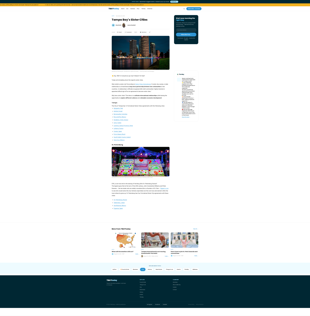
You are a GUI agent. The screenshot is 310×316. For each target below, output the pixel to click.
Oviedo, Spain (118, 131)
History (150, 269)
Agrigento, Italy (118, 108)
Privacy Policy (191, 304)
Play (138, 8)
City (113, 16)
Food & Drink (143, 282)
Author (114, 269)
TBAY (113, 8)
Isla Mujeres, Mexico (120, 205)
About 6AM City (176, 284)
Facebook (129, 32)
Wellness (195, 269)
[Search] (184, 8)
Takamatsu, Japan (119, 202)
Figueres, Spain (118, 208)
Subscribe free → (186, 34)
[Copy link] (149, 32)
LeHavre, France (118, 128)
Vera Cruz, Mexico (119, 140)
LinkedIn (165, 304)
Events (122, 8)
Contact (175, 289)
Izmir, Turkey (117, 123)
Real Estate (159, 269)
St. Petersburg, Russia (120, 200)
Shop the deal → (186, 117)
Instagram (149, 304)
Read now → (174, 1)
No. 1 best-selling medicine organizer (188, 99)
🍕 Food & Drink (124, 269)
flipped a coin (164, 188)
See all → (195, 229)
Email (120, 32)
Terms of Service (199, 304)
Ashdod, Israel (118, 111)
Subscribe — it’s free (194, 8)
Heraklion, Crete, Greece (121, 120)
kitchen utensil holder (188, 91)
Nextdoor (144, 32)
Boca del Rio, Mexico (120, 117)
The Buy (143, 8)
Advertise (149, 8)
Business (133, 8)
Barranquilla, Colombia (120, 114)
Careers (174, 287)
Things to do (169, 269)
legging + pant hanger (188, 106)
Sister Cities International (143, 84)
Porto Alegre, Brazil (119, 134)
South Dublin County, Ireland (122, 137)
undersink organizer (186, 87)
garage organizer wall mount (188, 110)
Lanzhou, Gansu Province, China (123, 125)
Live (127, 8)
